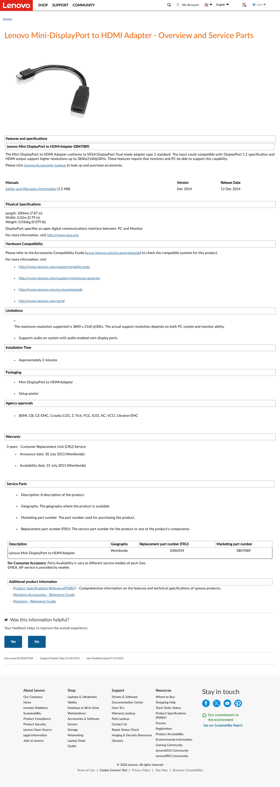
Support (7, 19)
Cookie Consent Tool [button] (113, 770)
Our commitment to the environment (223, 717)
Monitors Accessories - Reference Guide (44, 595)
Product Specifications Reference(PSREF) (44, 588)
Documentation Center (127, 702)
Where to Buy (165, 697)
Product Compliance (37, 718)
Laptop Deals (76, 740)
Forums (161, 723)
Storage (73, 729)
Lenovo (133, 764)
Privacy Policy (141, 770)
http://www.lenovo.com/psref (42, 301)
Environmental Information (174, 739)
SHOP (43, 5)
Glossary (117, 740)
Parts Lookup (120, 718)
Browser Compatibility (188, 770)
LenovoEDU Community (172, 750)
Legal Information (35, 735)
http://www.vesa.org (63, 235)
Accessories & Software (83, 718)
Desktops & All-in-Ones (83, 708)
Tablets (72, 702)
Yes (13, 641)
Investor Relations (35, 708)
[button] (169, 5)
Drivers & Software (125, 697)
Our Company (32, 697)
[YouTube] (227, 704)
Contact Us (119, 724)
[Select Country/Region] (208, 5)
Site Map (162, 770)
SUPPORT (60, 5)
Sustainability (32, 713)
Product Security (34, 724)
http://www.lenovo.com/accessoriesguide (50, 289)
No (37, 641)
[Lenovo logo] (16, 5)
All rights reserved (151, 764)
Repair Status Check (125, 729)
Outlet (72, 746)
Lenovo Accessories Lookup (45, 165)
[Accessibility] (234, 5)
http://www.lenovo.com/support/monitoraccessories (59, 278)
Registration (164, 728)
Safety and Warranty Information (30, 189)
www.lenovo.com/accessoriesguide (113, 253)
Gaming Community (169, 745)
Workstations (77, 713)
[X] (216, 704)
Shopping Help (166, 702)
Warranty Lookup (123, 713)
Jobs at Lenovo (33, 740)
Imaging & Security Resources (132, 735)
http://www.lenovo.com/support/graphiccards (54, 267)
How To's (118, 708)
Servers (72, 724)
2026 (123, 764)
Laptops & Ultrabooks (82, 697)
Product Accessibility (170, 734)
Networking (75, 735)
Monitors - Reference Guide (34, 601)
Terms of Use (86, 770)
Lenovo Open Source (37, 729)
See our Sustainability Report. (223, 725)
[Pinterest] (238, 704)
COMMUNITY (84, 5)
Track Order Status (168, 708)
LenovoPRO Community (172, 756)
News (27, 702)
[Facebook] (206, 704)
